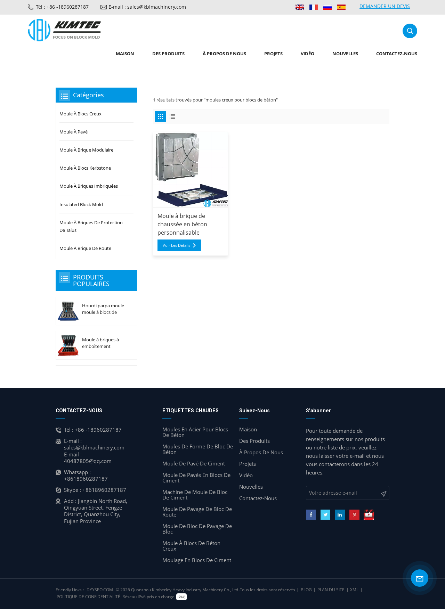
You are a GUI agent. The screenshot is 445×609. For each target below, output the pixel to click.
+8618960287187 (86, 478)
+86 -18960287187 (98, 429)
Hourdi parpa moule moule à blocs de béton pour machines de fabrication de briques (103, 309)
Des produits (168, 53)
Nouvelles (345, 53)
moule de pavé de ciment (193, 463)
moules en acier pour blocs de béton (195, 432)
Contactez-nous (396, 53)
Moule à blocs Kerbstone (85, 168)
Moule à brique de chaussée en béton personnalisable (182, 224)
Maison (125, 53)
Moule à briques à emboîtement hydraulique (100, 343)
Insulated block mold (81, 204)
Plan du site (331, 590)
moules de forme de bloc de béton (197, 449)
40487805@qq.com (88, 460)
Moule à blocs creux (80, 114)
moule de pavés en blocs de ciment (196, 477)
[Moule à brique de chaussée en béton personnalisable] (190, 169)
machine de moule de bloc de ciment (194, 494)
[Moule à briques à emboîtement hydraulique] (68, 345)
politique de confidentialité (88, 597)
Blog (306, 590)
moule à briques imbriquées (88, 186)
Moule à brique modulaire (86, 150)
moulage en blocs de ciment (196, 560)
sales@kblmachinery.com (94, 447)
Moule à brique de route (85, 248)
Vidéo (307, 53)
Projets (273, 53)
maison (248, 429)
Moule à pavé (73, 132)
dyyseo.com (100, 590)
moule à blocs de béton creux (191, 545)
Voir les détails (176, 245)
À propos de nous (224, 53)
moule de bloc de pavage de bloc (197, 528)
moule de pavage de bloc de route (197, 511)
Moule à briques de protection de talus (91, 226)
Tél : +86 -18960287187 (62, 6)
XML (354, 590)
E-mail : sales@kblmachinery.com (147, 6)
